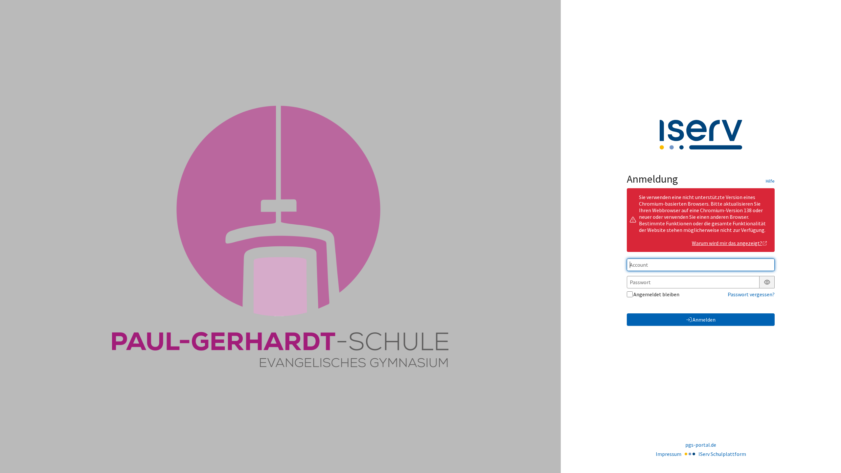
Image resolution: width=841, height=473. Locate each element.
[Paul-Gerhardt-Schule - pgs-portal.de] (280, 237)
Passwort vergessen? (751, 294)
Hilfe (770, 181)
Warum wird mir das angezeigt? (727, 243)
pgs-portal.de (700, 444)
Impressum (668, 454)
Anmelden (704, 319)
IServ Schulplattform (722, 454)
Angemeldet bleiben (656, 294)
